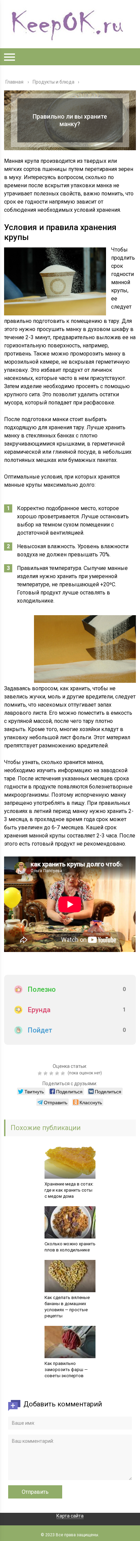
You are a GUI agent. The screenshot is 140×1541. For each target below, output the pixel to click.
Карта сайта (70, 1516)
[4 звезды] (58, 1073)
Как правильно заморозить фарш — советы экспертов (66, 1369)
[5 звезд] (64, 1073)
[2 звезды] (46, 1073)
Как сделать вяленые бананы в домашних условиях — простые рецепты (67, 1306)
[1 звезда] (40, 1073)
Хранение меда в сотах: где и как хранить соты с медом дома (69, 1190)
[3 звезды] (52, 1073)
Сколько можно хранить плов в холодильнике (70, 1246)
